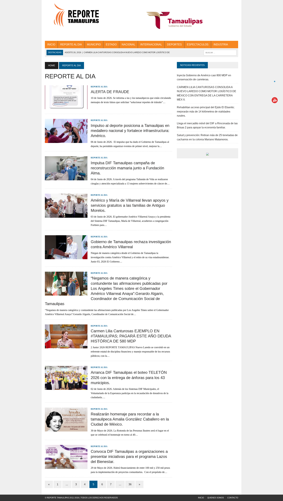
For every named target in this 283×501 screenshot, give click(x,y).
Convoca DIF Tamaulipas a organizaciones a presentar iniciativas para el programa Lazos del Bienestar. (129, 456)
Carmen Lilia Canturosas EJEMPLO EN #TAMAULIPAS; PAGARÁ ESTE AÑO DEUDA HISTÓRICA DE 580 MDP (131, 336)
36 (130, 484)
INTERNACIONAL (151, 44)
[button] (174, 20)
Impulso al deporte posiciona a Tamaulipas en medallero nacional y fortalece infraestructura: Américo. (130, 130)
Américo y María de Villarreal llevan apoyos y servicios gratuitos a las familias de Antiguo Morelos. (130, 205)
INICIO (51, 44)
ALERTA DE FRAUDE (110, 92)
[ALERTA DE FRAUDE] (66, 107)
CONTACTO (232, 498)
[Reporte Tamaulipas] (75, 17)
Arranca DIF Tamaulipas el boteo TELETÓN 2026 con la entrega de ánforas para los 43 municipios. (129, 377)
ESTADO (111, 44)
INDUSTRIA (221, 44)
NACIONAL (128, 44)
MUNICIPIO (94, 44)
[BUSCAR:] (220, 52)
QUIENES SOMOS (215, 498)
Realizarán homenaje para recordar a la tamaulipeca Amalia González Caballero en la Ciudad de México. (130, 419)
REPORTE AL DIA (71, 44)
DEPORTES (174, 44)
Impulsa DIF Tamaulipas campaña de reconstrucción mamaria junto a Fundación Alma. (127, 168)
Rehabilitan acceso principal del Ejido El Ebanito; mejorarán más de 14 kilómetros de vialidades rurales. (205, 111)
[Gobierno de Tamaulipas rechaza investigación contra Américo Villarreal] (66, 257)
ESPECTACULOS (197, 44)
